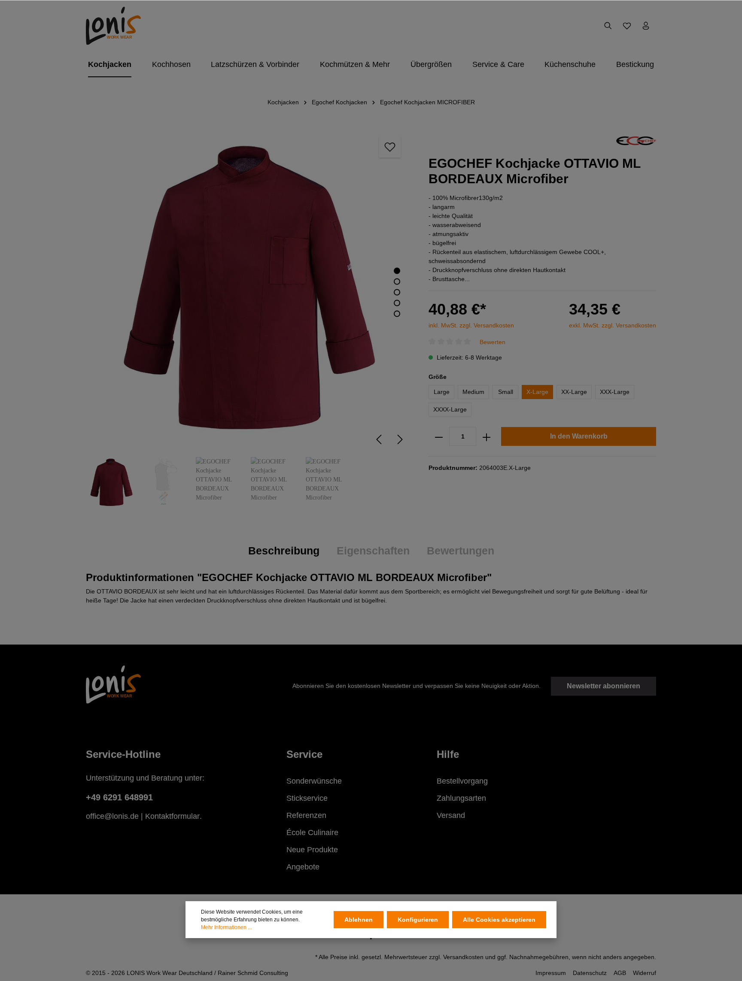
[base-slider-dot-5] (397, 314)
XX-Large (574, 392)
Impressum (550, 972)
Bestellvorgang (462, 781)
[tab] (284, 551)
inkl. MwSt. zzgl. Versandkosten (471, 325)
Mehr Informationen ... (226, 927)
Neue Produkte (312, 849)
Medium (473, 392)
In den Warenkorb (579, 436)
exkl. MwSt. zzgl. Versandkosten (612, 325)
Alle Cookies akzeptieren (499, 919)
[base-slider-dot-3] (397, 292)
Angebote (302, 867)
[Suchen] (608, 25)
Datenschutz (590, 972)
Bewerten (492, 342)
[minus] (439, 436)
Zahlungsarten (461, 798)
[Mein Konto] (645, 25)
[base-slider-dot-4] (397, 303)
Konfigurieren (418, 919)
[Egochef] (636, 140)
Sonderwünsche (314, 781)
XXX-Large (614, 392)
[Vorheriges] (378, 439)
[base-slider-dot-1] (397, 271)
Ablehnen (358, 919)
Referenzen (306, 815)
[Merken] (390, 146)
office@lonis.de (112, 816)
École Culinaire (312, 832)
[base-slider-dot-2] (397, 282)
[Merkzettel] (627, 25)
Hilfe (448, 754)
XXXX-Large (450, 409)
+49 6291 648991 (119, 797)
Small (505, 392)
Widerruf (644, 972)
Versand (451, 815)
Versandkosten (463, 957)
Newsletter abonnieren (603, 686)
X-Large (537, 392)
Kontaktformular (172, 816)
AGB (620, 972)
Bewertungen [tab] (460, 551)
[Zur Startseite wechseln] (113, 25)
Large (442, 392)
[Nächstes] (400, 439)
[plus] (486, 436)
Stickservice (307, 798)
